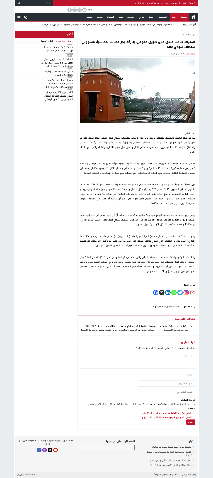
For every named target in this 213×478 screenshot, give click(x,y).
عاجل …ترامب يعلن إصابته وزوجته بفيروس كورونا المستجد (176, 328)
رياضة (151, 17)
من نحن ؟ (192, 3)
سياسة (130, 17)
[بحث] (19, 3)
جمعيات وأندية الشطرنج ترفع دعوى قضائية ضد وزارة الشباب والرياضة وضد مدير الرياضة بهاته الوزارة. (138, 329)
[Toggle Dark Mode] (26, 17)
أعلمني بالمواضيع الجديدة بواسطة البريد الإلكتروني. (167, 417)
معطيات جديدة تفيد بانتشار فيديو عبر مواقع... (171, 447)
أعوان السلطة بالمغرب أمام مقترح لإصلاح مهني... (170, 460)
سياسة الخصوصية (169, 3)
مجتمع (184, 17)
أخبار (174, 17)
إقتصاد (110, 17)
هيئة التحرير (190, 54)
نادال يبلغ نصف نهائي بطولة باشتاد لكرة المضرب (59, 73)
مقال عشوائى (19, 17)
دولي (141, 17)
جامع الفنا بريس (189, 474)
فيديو (89, 17)
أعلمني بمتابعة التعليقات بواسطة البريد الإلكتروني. (167, 413)
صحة (120, 17)
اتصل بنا (182, 3)
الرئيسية (193, 17)
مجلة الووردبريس (24, 474)
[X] (162, 292)
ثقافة (100, 17)
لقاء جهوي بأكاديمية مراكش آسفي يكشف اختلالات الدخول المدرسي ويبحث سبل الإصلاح (58, 95)
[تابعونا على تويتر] (79, 9)
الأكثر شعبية (47, 41)
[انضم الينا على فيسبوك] (69, 9)
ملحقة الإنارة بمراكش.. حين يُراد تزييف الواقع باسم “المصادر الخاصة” (58, 50)
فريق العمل (139, 3)
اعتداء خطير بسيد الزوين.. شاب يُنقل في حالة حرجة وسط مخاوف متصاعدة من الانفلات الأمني (57, 63)
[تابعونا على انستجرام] (74, 9)
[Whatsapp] (174, 292)
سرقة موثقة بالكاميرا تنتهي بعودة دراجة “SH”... (170, 465)
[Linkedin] (168, 292)
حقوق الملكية (153, 3)
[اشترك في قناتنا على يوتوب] (84, 9)
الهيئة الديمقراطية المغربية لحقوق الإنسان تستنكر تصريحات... (169, 453)
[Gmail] (192, 292)
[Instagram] (186, 292)
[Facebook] (155, 292)
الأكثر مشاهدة (63, 41)
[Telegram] (180, 292)
